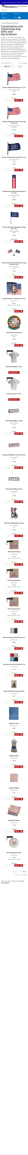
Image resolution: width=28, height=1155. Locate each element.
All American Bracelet (14, 609)
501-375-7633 (23, 6)
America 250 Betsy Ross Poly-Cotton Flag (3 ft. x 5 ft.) (14, 122)
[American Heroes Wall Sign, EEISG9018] (14, 322)
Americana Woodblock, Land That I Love (14, 455)
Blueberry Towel (14, 723)
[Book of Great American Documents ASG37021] (14, 684)
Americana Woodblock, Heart (14, 489)
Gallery (8, 66)
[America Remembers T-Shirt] (14, 357)
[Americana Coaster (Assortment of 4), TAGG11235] (14, 657)
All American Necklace (14, 580)
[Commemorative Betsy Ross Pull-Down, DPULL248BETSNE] (14, 181)
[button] (26, 2)
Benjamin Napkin (14, 788)
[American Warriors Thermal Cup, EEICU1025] (14, 288)
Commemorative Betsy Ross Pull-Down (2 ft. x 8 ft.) (14, 192)
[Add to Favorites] (21, 100)
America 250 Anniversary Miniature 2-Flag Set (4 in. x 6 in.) (14, 263)
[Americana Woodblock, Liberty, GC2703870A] (14, 411)
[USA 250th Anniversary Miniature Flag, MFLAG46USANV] (14, 217)
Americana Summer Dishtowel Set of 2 (14, 637)
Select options (13, 372)
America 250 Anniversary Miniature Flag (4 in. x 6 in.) (14, 228)
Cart (18, 17)
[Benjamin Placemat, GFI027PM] (14, 810)
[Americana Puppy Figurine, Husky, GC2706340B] (14, 513)
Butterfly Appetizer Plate (14, 852)
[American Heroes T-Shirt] (14, 384)
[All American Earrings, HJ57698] (14, 544)
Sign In (17, 14)
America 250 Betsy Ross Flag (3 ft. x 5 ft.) (14, 87)
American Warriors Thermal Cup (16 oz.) (14, 298)
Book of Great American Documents (14, 691)
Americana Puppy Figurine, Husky (14, 523)
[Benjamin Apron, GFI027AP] (14, 746)
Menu (4, 17)
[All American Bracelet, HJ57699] (14, 601)
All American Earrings (14, 551)
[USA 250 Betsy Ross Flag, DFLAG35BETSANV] (14, 77)
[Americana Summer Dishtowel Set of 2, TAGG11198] (14, 630)
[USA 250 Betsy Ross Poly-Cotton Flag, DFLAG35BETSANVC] (14, 112)
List (21, 66)
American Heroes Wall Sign (14, 332)
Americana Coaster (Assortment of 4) (14, 664)
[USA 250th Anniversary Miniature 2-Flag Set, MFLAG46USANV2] (14, 253)
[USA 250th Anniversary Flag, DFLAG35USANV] (14, 147)
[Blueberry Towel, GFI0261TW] (14, 713)
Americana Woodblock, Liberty (14, 421)
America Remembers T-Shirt (14, 366)
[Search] (3, 10)
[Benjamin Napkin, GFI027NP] (14, 778)
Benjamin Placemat (14, 820)
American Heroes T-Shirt (14, 394)
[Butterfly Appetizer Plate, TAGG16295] (14, 843)
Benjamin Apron (14, 756)
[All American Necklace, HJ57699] (14, 573)
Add (17, 100)
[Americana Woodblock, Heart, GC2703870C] (14, 479)
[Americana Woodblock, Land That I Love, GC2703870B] (14, 445)
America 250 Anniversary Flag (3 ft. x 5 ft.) (14, 157)
